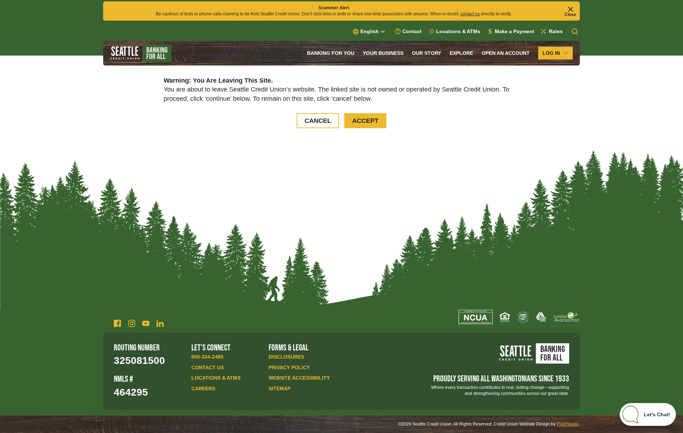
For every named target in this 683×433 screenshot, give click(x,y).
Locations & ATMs (458, 31)
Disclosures (286, 357)
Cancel (318, 120)
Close (570, 14)
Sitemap (280, 388)
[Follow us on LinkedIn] (160, 323)
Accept (365, 120)
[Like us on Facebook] (117, 323)
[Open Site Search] (575, 31)
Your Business (383, 53)
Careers (203, 388)
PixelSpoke (568, 424)
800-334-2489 (207, 357)
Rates (556, 31)
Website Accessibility (299, 378)
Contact (412, 31)
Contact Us (207, 367)
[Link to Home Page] (140, 53)
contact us (470, 13)
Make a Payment (514, 31)
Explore (461, 53)
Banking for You (330, 53)
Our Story (426, 53)
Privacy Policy (289, 367)
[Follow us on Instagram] (131, 323)
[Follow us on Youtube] (145, 323)
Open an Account (506, 53)
